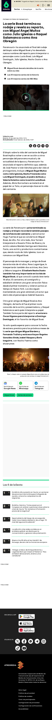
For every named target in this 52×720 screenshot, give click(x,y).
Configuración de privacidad (29, 702)
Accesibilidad (23, 709)
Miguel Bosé (9, 395)
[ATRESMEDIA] (26, 665)
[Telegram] (37, 643)
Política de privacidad (27, 693)
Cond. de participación (27, 699)
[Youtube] (24, 650)
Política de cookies (25, 696)
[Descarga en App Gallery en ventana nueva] (27, 632)
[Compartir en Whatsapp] (39, 147)
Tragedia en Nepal (27, 1)
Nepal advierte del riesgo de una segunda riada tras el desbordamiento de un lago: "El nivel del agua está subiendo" (29, 520)
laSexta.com (8, 136)
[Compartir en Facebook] (35, 147)
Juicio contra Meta (41, 1)
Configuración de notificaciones (30, 706)
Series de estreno (25, 395)
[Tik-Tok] (17, 650)
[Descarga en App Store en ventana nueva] (26, 625)
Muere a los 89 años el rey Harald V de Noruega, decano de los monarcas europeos (29, 541)
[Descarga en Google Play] (27, 618)
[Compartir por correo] (47, 147)
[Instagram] (43, 643)
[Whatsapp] (30, 643)
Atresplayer (27, 9)
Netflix (38, 9)
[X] (31, 147)
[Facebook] (24, 643)
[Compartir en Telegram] (43, 147)
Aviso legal (22, 690)
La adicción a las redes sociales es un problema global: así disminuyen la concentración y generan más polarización (29, 531)
